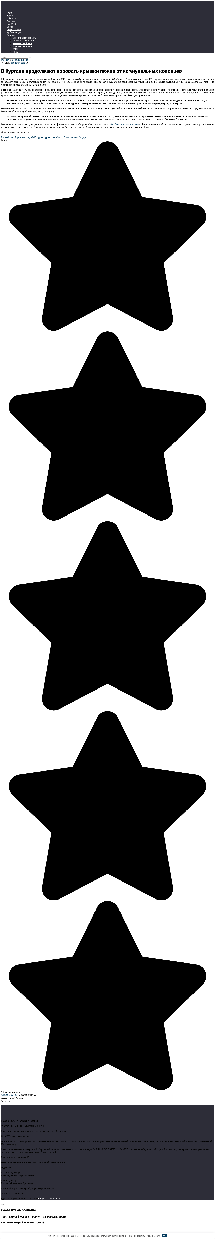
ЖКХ (34, 137)
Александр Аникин (10, 1095)
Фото (9, 12)
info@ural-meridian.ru (49, 1198)
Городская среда (18, 62)
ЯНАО (15, 51)
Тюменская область (22, 43)
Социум (82, 137)
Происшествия (14, 29)
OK (164, 1236)
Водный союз (7, 137)
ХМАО (15, 49)
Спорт (10, 26)
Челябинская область (23, 40)
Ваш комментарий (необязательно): (22, 1222)
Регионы (11, 35)
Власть (10, 15)
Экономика (12, 21)
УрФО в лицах (14, 32)
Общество (12, 18)
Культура (11, 24)
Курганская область (22, 46)
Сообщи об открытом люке (125, 124)
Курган (40, 137)
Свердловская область (24, 37)
